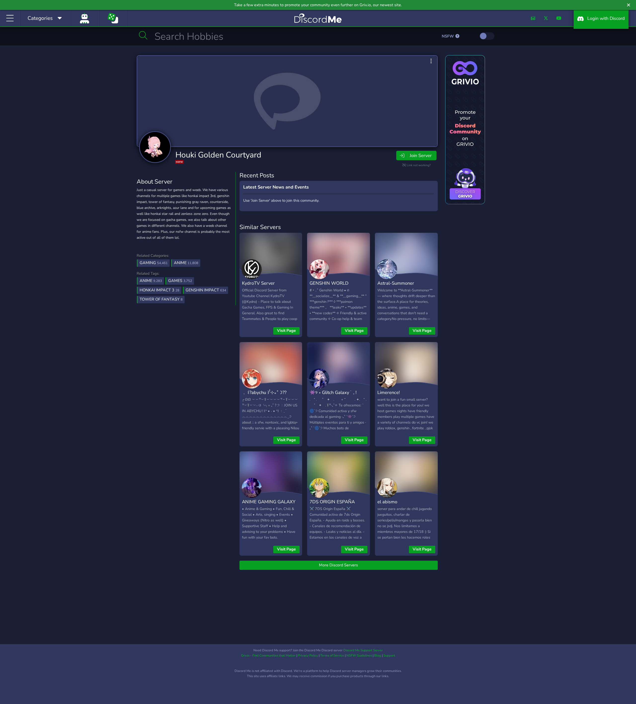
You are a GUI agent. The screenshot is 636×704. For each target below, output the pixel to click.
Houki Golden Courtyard (218, 155)
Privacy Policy (308, 655)
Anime (186, 263)
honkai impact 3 (159, 290)
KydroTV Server (258, 283)
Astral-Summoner (395, 283)
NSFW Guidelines (359, 655)
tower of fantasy (161, 299)
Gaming (154, 263)
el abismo (387, 502)
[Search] (143, 35)
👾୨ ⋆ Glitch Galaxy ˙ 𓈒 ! (333, 392)
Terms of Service (332, 655)
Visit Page (286, 330)
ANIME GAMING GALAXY (268, 502)
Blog (377, 655)
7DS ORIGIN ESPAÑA (332, 502)
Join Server (421, 155)
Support (389, 655)
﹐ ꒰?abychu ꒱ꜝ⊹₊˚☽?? (264, 392)
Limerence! (388, 392)
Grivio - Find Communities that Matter (268, 655)
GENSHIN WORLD (329, 283)
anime (151, 280)
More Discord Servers (338, 565)
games (180, 280)
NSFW (448, 36)
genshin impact (206, 290)
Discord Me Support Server (363, 650)
